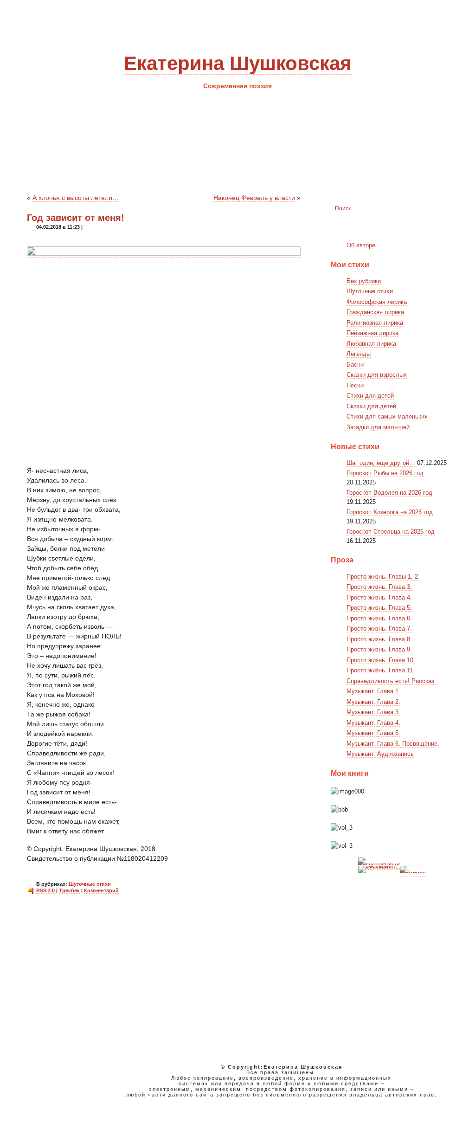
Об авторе (361, 245)
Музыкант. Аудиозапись (380, 753)
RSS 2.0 (45, 890)
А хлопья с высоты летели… (75, 197)
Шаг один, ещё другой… (381, 462)
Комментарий (101, 890)
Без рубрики (364, 280)
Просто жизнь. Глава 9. (379, 649)
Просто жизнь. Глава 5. (379, 607)
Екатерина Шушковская (238, 63)
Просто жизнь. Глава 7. (379, 628)
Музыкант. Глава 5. (373, 732)
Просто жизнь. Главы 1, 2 (382, 576)
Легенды (359, 353)
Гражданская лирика (375, 312)
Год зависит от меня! (75, 218)
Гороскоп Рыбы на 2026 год (385, 473)
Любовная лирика (371, 343)
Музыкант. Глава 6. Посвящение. (393, 743)
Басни (355, 364)
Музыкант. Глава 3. (373, 712)
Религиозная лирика (375, 322)
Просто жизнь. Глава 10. (381, 660)
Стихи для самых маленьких (387, 416)
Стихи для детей (370, 395)
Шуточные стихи (90, 884)
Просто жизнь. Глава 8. (379, 639)
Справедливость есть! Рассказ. (391, 680)
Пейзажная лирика (372, 332)
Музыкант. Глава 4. (373, 722)
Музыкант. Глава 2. (373, 701)
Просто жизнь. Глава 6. (379, 618)
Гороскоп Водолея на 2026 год (389, 492)
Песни (355, 385)
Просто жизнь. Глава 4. (379, 597)
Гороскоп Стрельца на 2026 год (391, 531)
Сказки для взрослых (377, 374)
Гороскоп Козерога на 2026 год (390, 512)
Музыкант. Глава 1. (373, 691)
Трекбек (69, 890)
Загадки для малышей (378, 427)
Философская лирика (377, 301)
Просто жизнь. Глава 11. (381, 670)
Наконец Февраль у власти (254, 197)
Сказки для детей (371, 406)
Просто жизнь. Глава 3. (379, 586)
